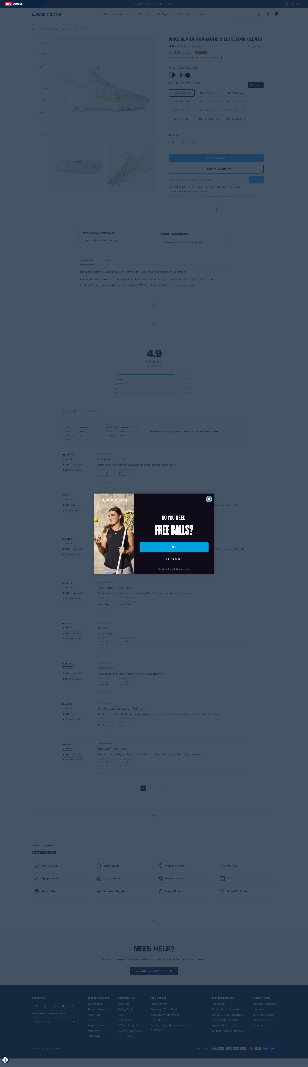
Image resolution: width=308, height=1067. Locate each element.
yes (174, 547)
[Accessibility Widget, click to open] (5, 1059)
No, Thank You (174, 559)
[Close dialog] (209, 499)
